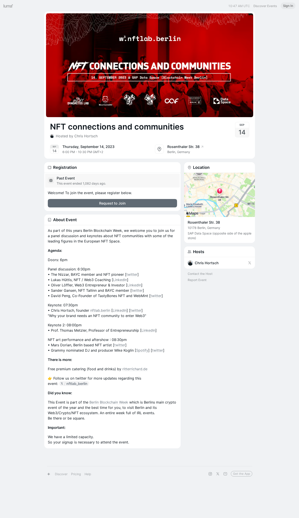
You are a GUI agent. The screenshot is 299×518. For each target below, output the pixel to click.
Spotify (142, 350)
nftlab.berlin (100, 310)
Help (88, 474)
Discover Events (265, 6)
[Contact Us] (225, 474)
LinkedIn (120, 280)
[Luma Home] (8, 6)
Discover (61, 474)
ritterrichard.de (134, 369)
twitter (131, 274)
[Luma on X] (218, 474)
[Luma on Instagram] (210, 474)
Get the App (241, 473)
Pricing (76, 474)
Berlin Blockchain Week (108, 402)
